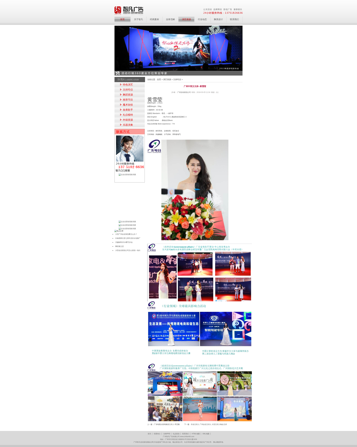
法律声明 (166, 434)
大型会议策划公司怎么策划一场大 (127, 250)
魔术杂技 (128, 104)
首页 (122, 19)
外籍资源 (128, 119)
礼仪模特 (128, 114)
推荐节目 (128, 99)
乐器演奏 (128, 124)
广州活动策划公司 (184, 92)
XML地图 (205, 434)
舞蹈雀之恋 (119, 246)
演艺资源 (167, 79)
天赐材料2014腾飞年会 (124, 242)
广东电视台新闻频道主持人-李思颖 (167, 424)
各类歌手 (128, 109)
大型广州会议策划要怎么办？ (126, 234)
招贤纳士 (157, 434)
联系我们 (234, 19)
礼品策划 (176, 434)
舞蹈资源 (128, 94)
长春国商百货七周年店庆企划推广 (127, 238)
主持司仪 (128, 89)
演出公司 (150, 442)
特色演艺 (128, 84)
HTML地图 (196, 434)
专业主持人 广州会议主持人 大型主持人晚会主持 (209, 424)
